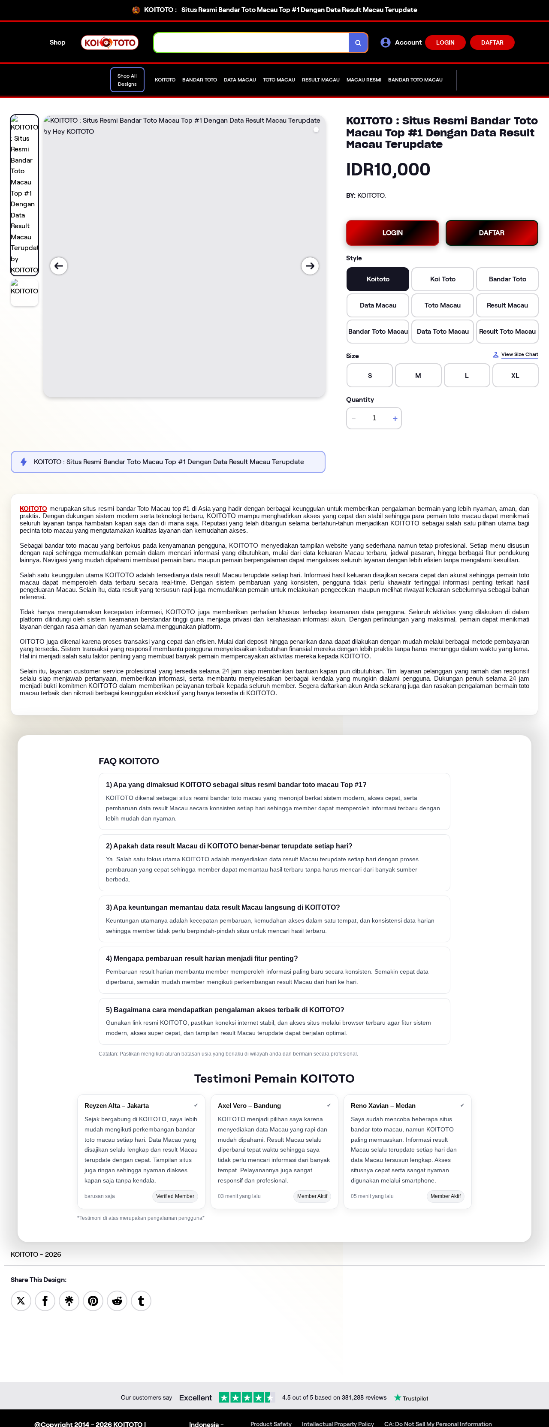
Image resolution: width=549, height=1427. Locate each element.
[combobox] (251, 42)
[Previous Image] (58, 266)
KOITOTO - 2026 (36, 1254)
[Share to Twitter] (21, 1300)
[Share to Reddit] (117, 1300)
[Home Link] (110, 42)
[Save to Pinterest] (93, 1300)
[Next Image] (310, 266)
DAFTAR (492, 42)
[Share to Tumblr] (141, 1300)
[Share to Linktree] (69, 1300)
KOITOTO (33, 508)
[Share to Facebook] (45, 1300)
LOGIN (445, 42)
